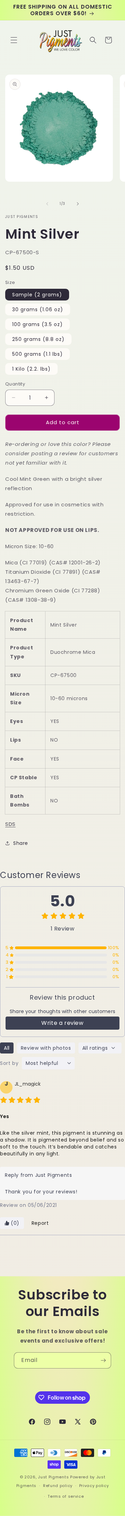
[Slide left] (47, 203)
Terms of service (66, 1496)
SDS (10, 824)
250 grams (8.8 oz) (38, 339)
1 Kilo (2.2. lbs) (31, 368)
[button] (14, 40)
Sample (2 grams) (37, 294)
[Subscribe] (103, 1360)
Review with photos (46, 1048)
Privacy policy (94, 1485)
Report (40, 1223)
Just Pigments (53, 1477)
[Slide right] (77, 203)
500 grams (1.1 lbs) (37, 354)
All (7, 1048)
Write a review (62, 1023)
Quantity (15, 384)
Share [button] (20, 843)
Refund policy (58, 1485)
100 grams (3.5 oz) (37, 324)
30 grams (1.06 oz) (37, 309)
